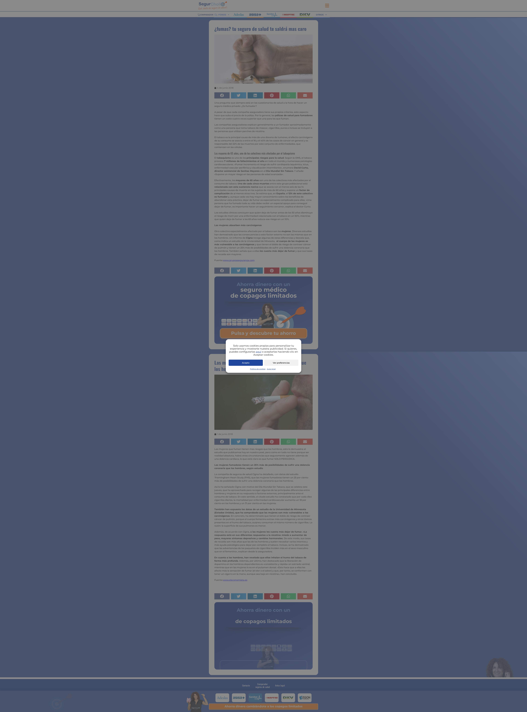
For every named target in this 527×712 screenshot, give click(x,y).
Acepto (246, 362)
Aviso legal (271, 369)
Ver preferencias (281, 362)
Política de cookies (257, 369)
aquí (258, 351)
